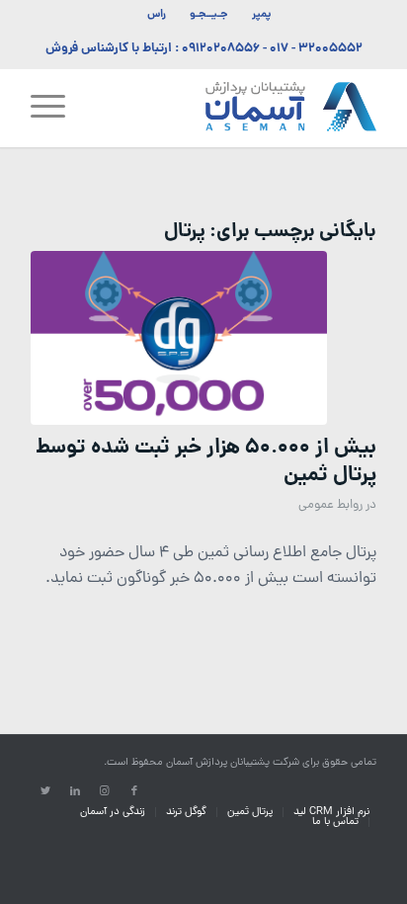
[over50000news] (179, 338)
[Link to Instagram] (105, 791)
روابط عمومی (330, 505)
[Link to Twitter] (45, 791)
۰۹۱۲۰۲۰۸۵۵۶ (221, 49)
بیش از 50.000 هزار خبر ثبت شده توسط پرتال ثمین (206, 461)
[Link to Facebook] (134, 791)
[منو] (54, 107)
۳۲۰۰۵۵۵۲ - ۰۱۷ (316, 49)
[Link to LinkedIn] (75, 791)
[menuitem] (261, 15)
